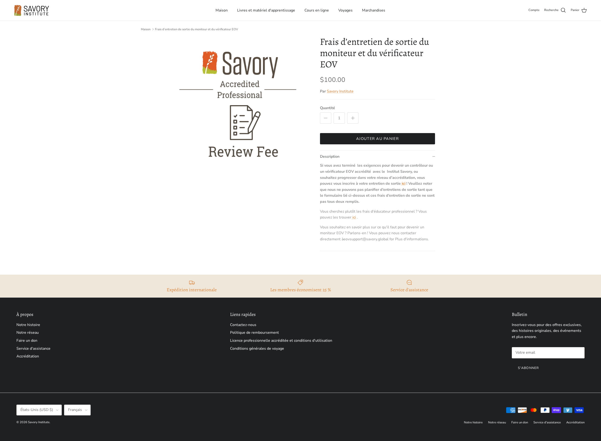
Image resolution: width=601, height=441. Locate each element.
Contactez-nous (243, 324)
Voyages (345, 10)
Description (329, 156)
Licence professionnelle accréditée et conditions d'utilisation (281, 340)
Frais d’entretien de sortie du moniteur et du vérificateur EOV (196, 29)
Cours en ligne (316, 10)
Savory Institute (340, 91)
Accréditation (27, 356)
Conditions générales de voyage (257, 348)
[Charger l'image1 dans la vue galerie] (238, 108)
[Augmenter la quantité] (352, 118)
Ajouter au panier (377, 138)
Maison (222, 10)
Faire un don (26, 340)
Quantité (327, 108)
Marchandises (373, 10)
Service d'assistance (33, 348)
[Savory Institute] (31, 10)
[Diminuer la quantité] (325, 118)
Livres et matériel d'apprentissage (266, 10)
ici (403, 183)
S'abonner (528, 368)
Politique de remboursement (254, 332)
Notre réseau (27, 332)
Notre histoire (28, 324)
